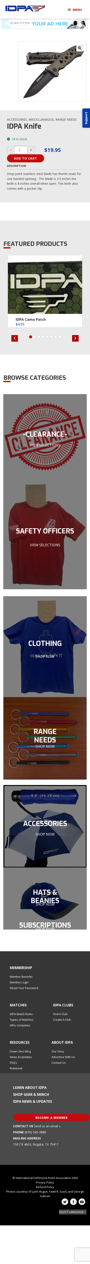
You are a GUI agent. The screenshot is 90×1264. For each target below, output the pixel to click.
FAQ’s (13, 1063)
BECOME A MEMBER (51, 1118)
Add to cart (25, 158)
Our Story (58, 1051)
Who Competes (20, 1025)
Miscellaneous (41, 119)
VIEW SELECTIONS (45, 445)
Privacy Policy (45, 1182)
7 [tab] (55, 336)
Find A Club (60, 1014)
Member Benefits (21, 977)
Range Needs (66, 119)
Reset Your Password (24, 988)
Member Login (19, 982)
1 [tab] (30, 336)
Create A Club (62, 1020)
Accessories (17, 119)
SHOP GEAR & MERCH (31, 1094)
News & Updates (21, 1057)
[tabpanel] (45, 291)
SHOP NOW (45, 656)
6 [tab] (51, 336)
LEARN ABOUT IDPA (30, 1087)
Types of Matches (21, 1020)
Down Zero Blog (20, 1051)
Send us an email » (47, 1126)
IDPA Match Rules (21, 1014)
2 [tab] (34, 336)
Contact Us (59, 1063)
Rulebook (16, 1068)
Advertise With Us (63, 1057)
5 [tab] (47, 336)
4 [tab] (43, 336)
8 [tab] (59, 336)
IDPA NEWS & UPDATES (32, 1101)
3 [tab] (38, 336)
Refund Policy (45, 1187)
